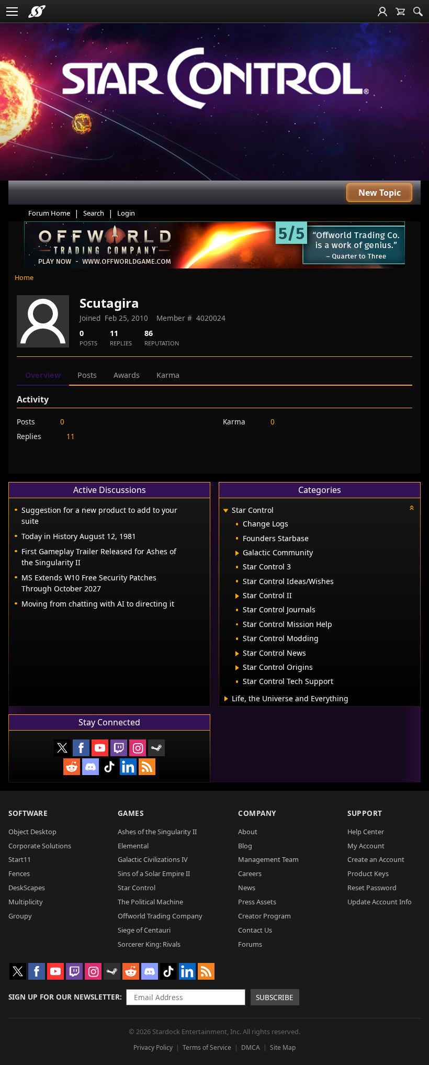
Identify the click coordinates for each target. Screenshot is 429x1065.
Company (257, 813)
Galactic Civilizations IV (153, 859)
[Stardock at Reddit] (71, 766)
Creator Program (264, 916)
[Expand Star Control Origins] (237, 667)
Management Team (268, 859)
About (247, 831)
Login (126, 213)
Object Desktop (32, 831)
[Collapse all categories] (411, 507)
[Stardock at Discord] (90, 766)
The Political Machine (150, 901)
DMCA (250, 1047)
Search (93, 213)
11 (70, 436)
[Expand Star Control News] (237, 653)
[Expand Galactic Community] (237, 553)
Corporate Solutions (39, 845)
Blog (245, 845)
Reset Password (372, 887)
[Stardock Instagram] (137, 747)
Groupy (20, 916)
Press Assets (257, 901)
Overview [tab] (43, 375)
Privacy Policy (153, 1047)
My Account (366, 845)
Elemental (133, 845)
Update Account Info (379, 901)
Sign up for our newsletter (64, 997)
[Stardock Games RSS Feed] (147, 766)
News (246, 887)
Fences (19, 873)
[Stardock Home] (37, 11)
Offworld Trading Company (160, 916)
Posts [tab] (87, 375)
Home (24, 277)
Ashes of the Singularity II (157, 831)
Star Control (136, 887)
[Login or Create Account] (382, 11)
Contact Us (255, 930)
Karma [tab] (167, 375)
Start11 (19, 859)
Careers (250, 873)
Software (28, 813)
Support (364, 813)
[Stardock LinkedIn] (128, 766)
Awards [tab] (127, 375)
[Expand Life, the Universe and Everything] (226, 698)
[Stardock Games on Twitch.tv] (118, 747)
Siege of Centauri (144, 930)
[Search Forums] (418, 11)
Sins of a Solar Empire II (154, 873)
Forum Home (49, 213)
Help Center (365, 831)
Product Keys (368, 873)
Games (131, 813)
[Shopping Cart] (400, 11)
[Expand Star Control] (225, 511)
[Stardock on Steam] (156, 747)
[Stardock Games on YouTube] (100, 747)
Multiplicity (25, 901)
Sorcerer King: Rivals (149, 944)
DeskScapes (26, 887)
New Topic (379, 192)
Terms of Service (207, 1047)
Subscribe (274, 997)
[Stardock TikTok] (109, 766)
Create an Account (375, 859)
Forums (250, 944)
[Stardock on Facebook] (81, 747)
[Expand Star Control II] (237, 596)
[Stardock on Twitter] (62, 747)
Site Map (283, 1047)
